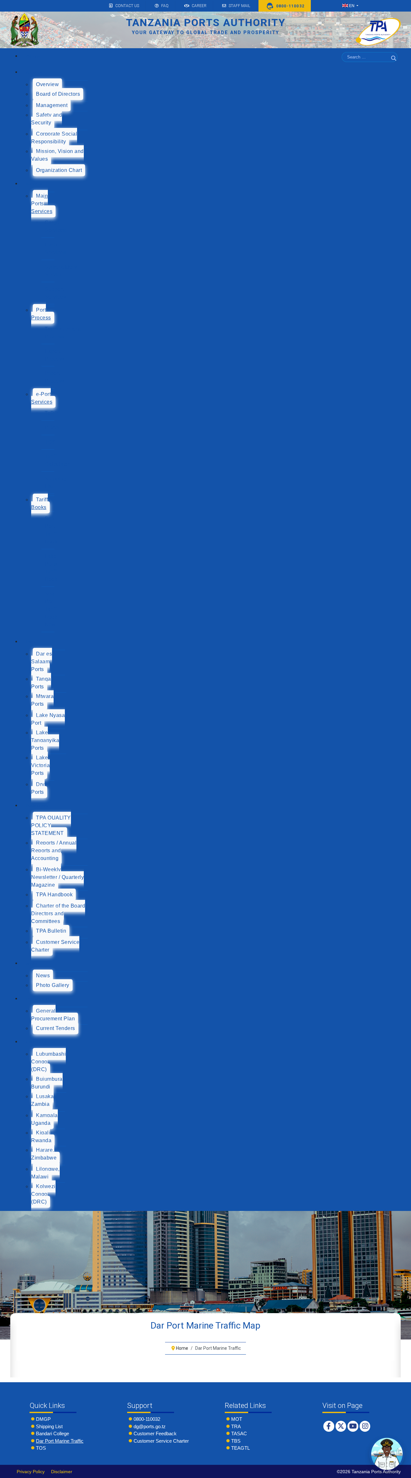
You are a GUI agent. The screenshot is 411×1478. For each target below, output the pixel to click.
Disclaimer (61, 1471)
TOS (41, 1448)
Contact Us (127, 6)
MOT (236, 1419)
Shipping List (49, 1426)
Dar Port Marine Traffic (59, 1441)
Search (394, 66)
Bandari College (52, 1433)
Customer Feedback (155, 1433)
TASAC (239, 1433)
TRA (236, 1426)
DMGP (43, 1419)
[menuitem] (33, 56)
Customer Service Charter (161, 1441)
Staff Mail (239, 6)
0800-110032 (147, 1419)
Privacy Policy (31, 1471)
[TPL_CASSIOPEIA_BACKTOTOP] (400, 1471)
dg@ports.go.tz (150, 1426)
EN (351, 6)
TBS (235, 1441)
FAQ (165, 6)
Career (199, 6)
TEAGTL (240, 1448)
